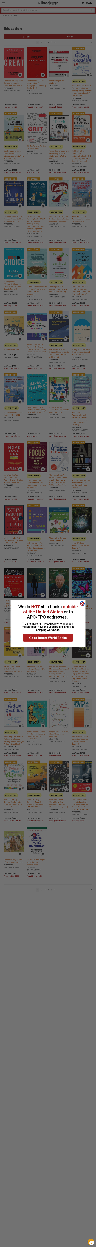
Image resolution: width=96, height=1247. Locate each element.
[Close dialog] (82, 603)
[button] (91, 1242)
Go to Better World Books (48, 638)
